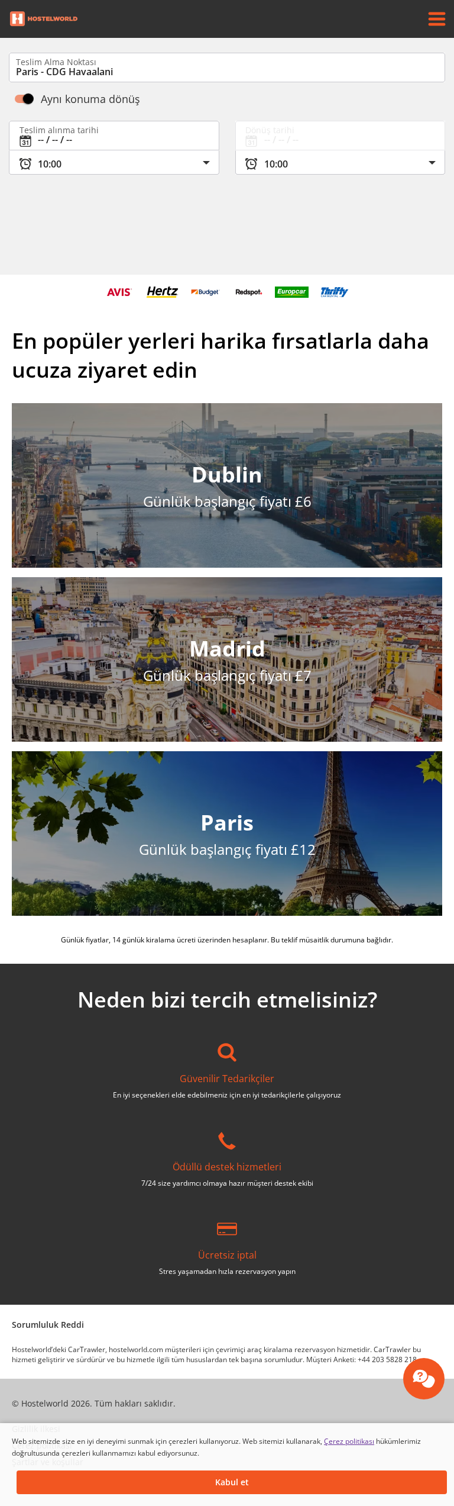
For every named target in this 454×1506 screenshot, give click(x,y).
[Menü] (437, 19)
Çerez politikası (349, 1441)
